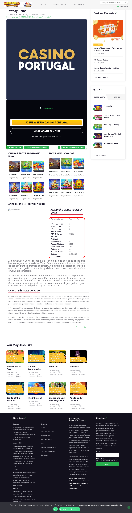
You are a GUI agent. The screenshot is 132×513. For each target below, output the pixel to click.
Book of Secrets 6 (111, 143)
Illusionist (75, 366)
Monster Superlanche (34, 367)
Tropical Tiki (109, 106)
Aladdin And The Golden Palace (112, 135)
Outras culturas (36, 17)
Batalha (11, 386)
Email (98, 452)
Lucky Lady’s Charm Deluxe (112, 116)
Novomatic (79, 360)
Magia (73, 360)
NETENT (10, 360)
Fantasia (16, 356)
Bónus (15, 469)
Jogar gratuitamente (46, 131)
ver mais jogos (99, 155)
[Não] (128, 507)
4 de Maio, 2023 (54, 370)
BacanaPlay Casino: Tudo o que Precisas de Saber (107, 49)
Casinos (16, 424)
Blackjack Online (46, 439)
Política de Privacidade (48, 447)
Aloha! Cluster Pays (13, 367)
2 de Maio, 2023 (75, 370)
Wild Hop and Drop (111, 125)
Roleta (52, 360)
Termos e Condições (48, 451)
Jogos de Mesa (55, 354)
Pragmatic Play (47, 17)
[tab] (99, 97)
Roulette (53, 366)
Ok (55, 509)
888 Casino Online (100, 60)
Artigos (15, 488)
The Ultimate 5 (35, 398)
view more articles (102, 77)
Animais (31, 388)
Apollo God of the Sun (76, 399)
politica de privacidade (110, 460)
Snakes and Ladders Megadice (57, 399)
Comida (10, 356)
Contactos (44, 455)
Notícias (43, 428)
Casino (99, 44)
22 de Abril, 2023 (98, 71)
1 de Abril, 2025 (98, 53)
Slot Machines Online (48, 432)
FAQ (42, 443)
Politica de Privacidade (69, 509)
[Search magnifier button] (126, 3)
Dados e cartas (12, 17)
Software (44, 424)
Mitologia (11, 390)
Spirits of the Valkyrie (13, 399)
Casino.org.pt (109, 431)
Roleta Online (45, 436)
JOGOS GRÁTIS (24, 17)
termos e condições (113, 459)
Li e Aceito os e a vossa (107, 459)
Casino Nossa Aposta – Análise (106, 68)
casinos (35, 14)
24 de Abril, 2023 (98, 63)
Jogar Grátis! (17, 443)
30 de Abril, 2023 (11, 372)
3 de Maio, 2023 (11, 14)
